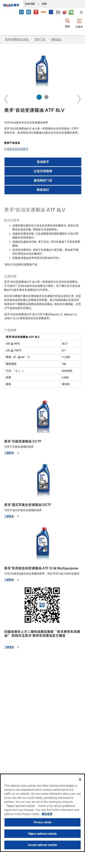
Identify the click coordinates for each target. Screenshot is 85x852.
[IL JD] (21, 12)
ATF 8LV (56, 39)
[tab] (39, 97)
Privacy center (42, 822)
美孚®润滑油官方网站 (16, 39)
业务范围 (30, 3)
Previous (6, 98)
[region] (42, 813)
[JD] (35, 12)
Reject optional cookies (42, 833)
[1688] (43, 12)
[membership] (50, 12)
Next (79, 98)
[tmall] (28, 12)
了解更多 (9, 452)
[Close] (80, 779)
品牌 (44, 3)
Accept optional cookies (42, 844)
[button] (79, 26)
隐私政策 (47, 814)
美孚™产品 (40, 39)
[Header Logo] (11, 4)
